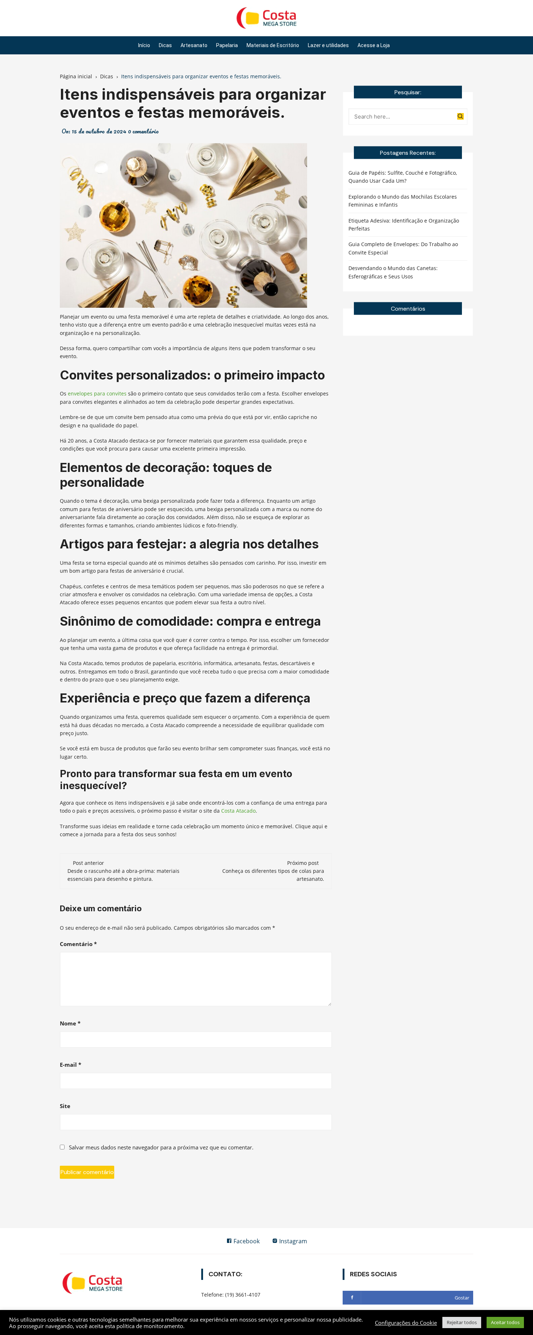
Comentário (78, 944)
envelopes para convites (97, 393)
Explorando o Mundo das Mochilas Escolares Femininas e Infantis (402, 200)
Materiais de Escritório (273, 45)
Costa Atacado (238, 810)
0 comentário (143, 131)
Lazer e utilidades (328, 45)
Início (144, 45)
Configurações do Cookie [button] (406, 1322)
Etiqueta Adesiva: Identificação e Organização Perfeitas (403, 224)
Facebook (246, 1241)
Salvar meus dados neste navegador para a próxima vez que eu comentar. (161, 1147)
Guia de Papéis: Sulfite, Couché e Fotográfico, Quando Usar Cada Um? (402, 176)
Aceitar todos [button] (505, 1322)
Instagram (292, 1241)
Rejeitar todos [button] (462, 1322)
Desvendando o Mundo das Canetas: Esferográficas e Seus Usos (393, 272)
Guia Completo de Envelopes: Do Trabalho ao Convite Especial (403, 248)
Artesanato (194, 45)
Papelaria (227, 45)
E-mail (70, 1064)
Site (65, 1106)
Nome (70, 1023)
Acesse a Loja (374, 45)
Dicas (165, 45)
